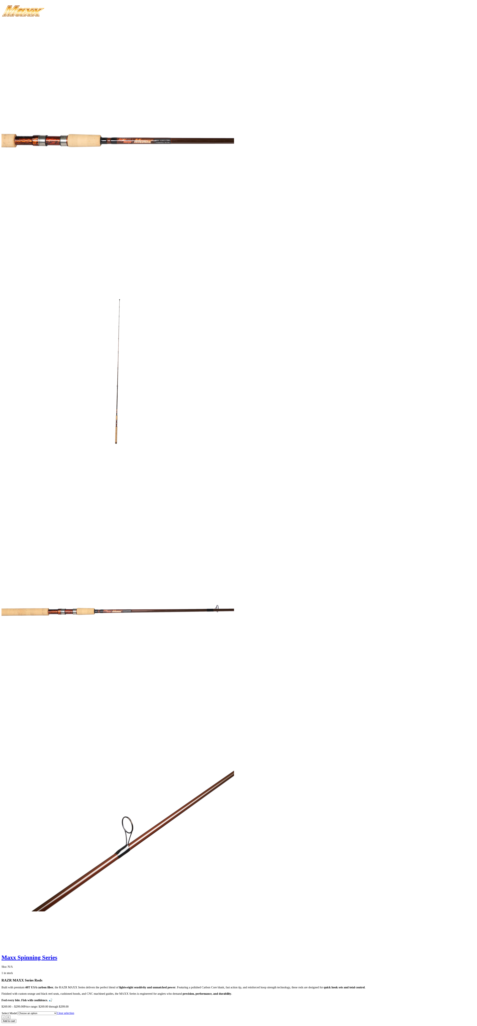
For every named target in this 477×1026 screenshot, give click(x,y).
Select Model (9, 1013)
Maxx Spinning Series (29, 957)
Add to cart (9, 1021)
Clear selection (65, 1013)
